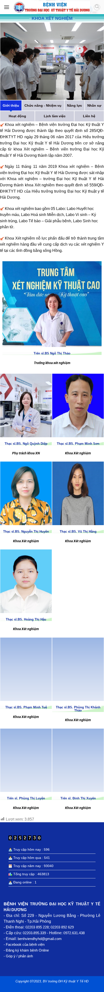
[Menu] (7, 7)
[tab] (11, 105)
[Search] (97, 7)
